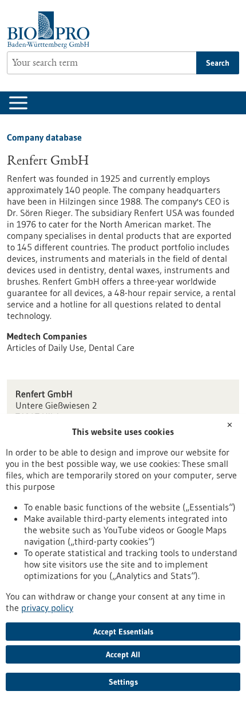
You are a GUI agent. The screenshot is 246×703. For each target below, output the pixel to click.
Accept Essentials (123, 631)
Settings (123, 682)
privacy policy (47, 607)
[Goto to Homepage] (51, 30)
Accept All (123, 654)
